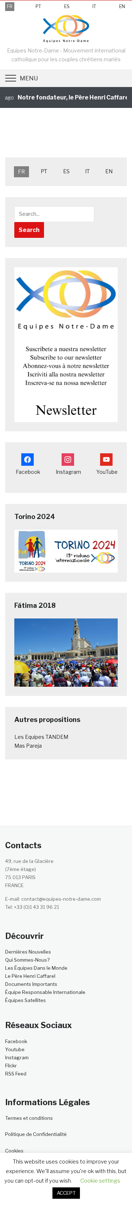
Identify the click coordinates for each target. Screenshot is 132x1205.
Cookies (14, 1151)
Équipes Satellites (25, 1000)
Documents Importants (31, 984)
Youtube (15, 1049)
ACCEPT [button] (66, 1193)
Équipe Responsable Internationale (45, 992)
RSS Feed (15, 1074)
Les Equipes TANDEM (41, 737)
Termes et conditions (29, 1118)
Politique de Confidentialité (36, 1134)
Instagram (17, 1057)
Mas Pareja (28, 746)
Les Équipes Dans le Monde (36, 968)
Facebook (16, 1041)
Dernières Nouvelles (28, 952)
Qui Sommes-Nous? (27, 960)
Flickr (11, 1065)
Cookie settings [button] (100, 1180)
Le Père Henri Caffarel (30, 976)
